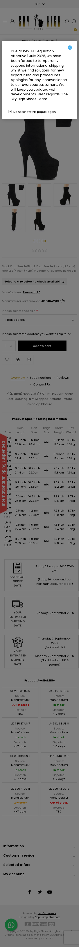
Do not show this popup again (34, 112)
